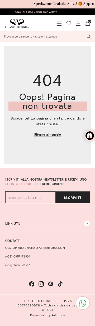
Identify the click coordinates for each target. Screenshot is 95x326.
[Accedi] (78, 23)
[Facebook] (31, 284)
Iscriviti (72, 197)
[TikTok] (60, 284)
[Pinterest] (50, 284)
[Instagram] (41, 284)
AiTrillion (58, 315)
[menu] (59, 23)
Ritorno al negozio (47, 134)
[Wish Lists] (68, 23)
